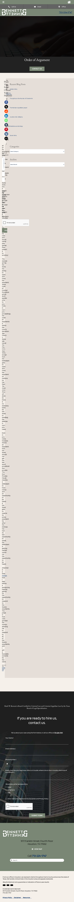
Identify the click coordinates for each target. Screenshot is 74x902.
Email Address (10, 749)
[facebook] (7, 885)
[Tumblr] (6, 125)
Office (64, 7)
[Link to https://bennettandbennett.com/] (69, 2)
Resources (27, 897)
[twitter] (11, 885)
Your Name (9, 738)
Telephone (11, 790)
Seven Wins (13, 135)
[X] (6, 106)
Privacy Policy (43, 799)
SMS (9, 793)
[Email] (6, 138)
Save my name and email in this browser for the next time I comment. (5, 203)
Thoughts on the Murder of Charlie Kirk (21, 98)
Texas (3, 669)
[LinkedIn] (6, 116)
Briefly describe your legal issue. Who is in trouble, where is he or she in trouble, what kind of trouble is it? (36, 771)
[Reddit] (6, 111)
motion (4, 576)
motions (3, 668)
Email (39, 7)
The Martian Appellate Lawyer (18, 108)
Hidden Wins (13, 89)
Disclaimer (32, 799)
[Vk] (6, 134)
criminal (3, 667)
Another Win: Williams (16, 117)
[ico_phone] (14, 10)
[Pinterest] (6, 129)
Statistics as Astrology (16, 126)
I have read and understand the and (28, 799)
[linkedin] (4, 885)
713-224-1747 (65, 12)
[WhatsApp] (6, 120)
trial (3, 670)
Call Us (14, 7)
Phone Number (11, 759)
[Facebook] (6, 102)
